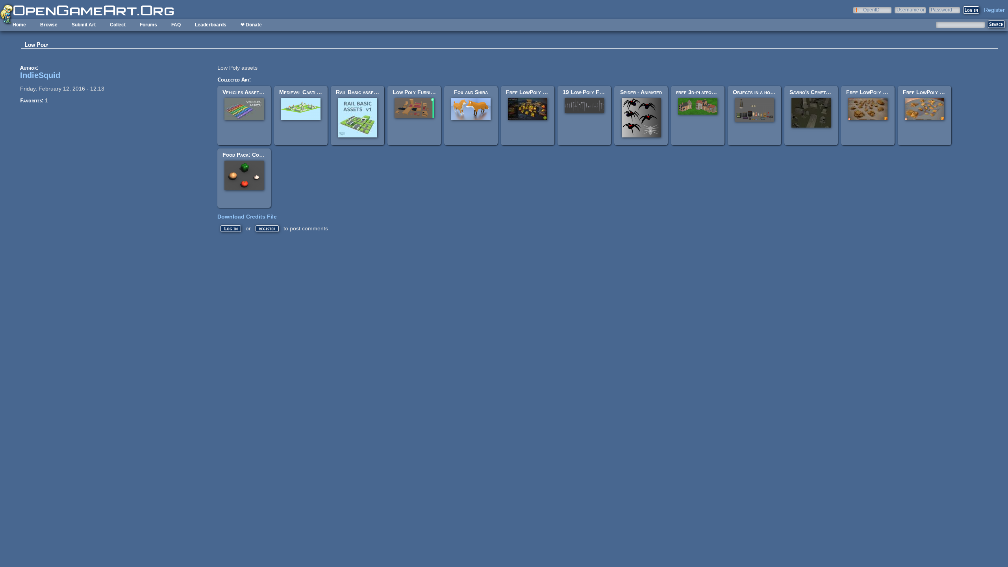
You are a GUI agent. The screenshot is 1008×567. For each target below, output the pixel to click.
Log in (231, 229)
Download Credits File (247, 216)
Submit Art (84, 25)
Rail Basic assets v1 (361, 92)
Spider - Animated (641, 92)
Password (941, 9)
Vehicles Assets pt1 (247, 92)
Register (994, 10)
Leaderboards (210, 25)
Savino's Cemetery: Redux (820, 92)
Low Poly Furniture (417, 92)
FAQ (176, 25)
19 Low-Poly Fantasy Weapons (601, 92)
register (267, 229)
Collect (118, 25)
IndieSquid (40, 75)
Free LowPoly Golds (532, 92)
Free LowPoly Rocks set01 (880, 92)
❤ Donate (251, 25)
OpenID (871, 9)
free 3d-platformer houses (708, 92)
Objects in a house (755, 92)
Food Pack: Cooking (247, 155)
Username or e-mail (911, 9)
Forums (148, 25)
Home (19, 25)
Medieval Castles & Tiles (310, 92)
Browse (48, 25)
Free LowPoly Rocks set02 (937, 92)
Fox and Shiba (471, 92)
